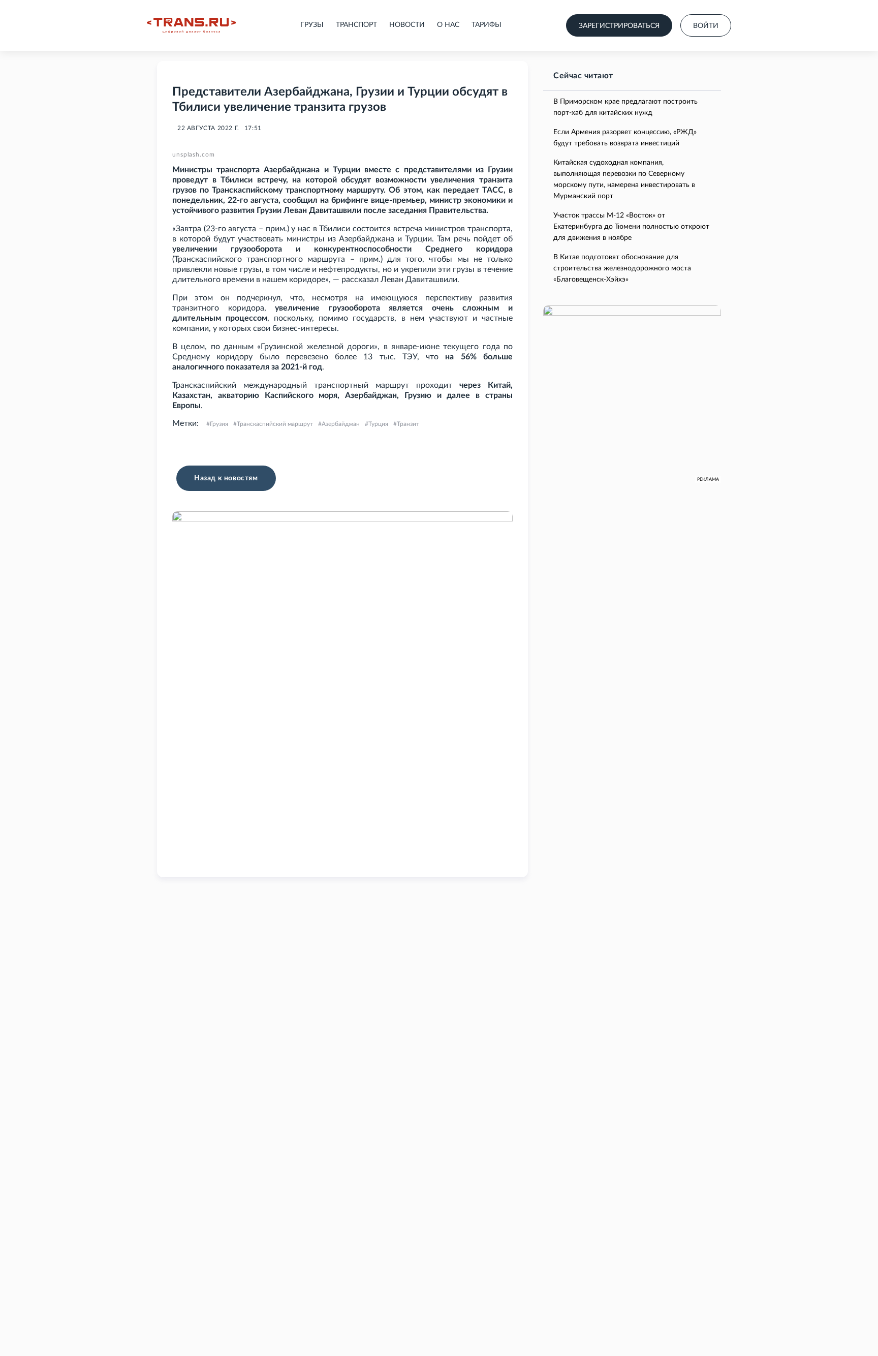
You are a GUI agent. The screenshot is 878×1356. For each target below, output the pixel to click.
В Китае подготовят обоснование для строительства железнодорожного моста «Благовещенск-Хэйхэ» (622, 268)
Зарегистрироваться (619, 25)
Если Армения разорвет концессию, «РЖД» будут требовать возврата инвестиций (625, 138)
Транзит (408, 424)
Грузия (219, 424)
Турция (378, 424)
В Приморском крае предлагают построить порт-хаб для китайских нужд (625, 107)
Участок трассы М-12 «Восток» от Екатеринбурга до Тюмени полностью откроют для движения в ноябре (631, 226)
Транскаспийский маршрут (275, 424)
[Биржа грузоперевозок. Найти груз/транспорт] (191, 25)
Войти (705, 25)
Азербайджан (341, 424)
